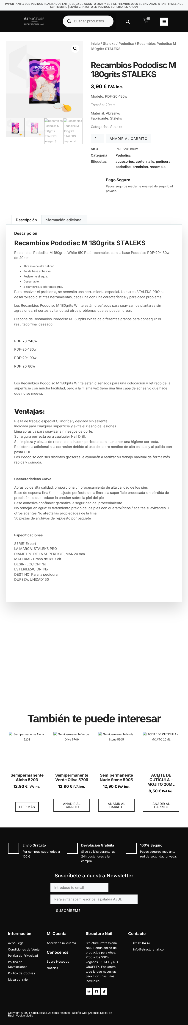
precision (140, 167)
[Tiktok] (104, 991)
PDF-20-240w (25, 341)
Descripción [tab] (26, 220)
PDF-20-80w (24, 366)
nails (150, 161)
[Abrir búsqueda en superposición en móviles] (88, 21)
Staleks (109, 43)
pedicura (163, 161)
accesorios (125, 161)
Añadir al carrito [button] (71, 805)
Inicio (95, 43)
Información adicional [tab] (63, 220)
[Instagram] (89, 991)
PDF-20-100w (25, 358)
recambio (158, 167)
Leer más (27, 807)
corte (140, 161)
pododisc (123, 167)
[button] (164, 22)
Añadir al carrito (128, 138)
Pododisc (126, 43)
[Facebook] (96, 991)
